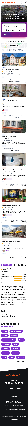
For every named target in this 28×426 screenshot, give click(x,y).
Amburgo (14, 335)
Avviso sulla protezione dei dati (10, 409)
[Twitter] (9, 383)
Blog (5, 393)
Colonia (5, 335)
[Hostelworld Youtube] (16, 383)
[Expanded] (3, 41)
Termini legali (22, 409)
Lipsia (11, 357)
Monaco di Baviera (16, 331)
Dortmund (15, 353)
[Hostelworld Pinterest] (19, 383)
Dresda (21, 340)
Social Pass (14, 396)
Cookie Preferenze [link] (14, 419)
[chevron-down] (15, 270)
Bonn (4, 357)
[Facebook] (6, 383)
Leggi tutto (20, 50)
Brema (15, 344)
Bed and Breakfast (19, 393)
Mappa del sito (22, 416)
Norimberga (6, 344)
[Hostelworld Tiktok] (22, 383)
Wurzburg (5, 353)
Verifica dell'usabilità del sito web (10, 416)
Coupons (11, 412)
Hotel (4, 67)
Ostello (4, 168)
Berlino (5, 331)
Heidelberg (21, 357)
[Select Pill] (22, 2)
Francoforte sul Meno (9, 340)
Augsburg (5, 348)
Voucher (17, 412)
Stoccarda (15, 348)
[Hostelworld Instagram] (12, 383)
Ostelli (9, 393)
